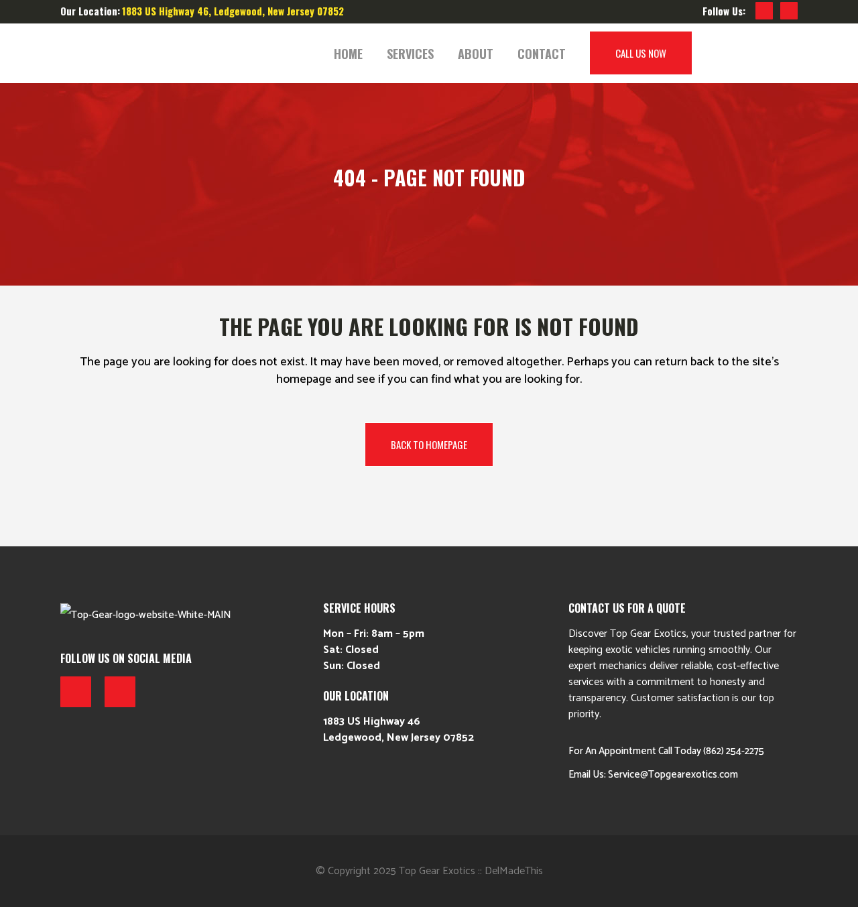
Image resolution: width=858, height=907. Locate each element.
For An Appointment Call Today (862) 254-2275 (666, 751)
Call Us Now (640, 53)
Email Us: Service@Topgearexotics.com (653, 774)
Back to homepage (429, 444)
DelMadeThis (514, 871)
